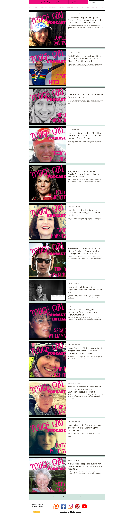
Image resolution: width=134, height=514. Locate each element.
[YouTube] (84, 506)
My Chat (61, 7)
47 (70, 496)
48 (73, 496)
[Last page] (80, 496)
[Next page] (76, 496)
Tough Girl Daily (85, 7)
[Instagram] (70, 506)
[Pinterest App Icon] (77, 506)
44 (60, 496)
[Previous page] (57, 496)
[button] (103, 7)
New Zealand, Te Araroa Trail (48, 7)
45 (63, 496)
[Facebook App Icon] (63, 506)
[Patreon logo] (56, 506)
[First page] (54, 496)
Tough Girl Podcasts (72, 7)
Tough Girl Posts (33, 7)
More (93, 7)
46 (67, 496)
